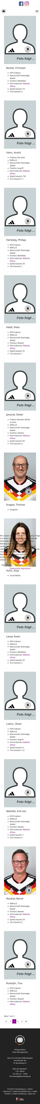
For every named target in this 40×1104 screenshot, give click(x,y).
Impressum (25, 568)
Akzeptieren (6, 565)
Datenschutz (15, 568)
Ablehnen (19, 565)
